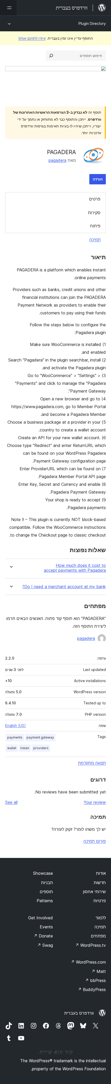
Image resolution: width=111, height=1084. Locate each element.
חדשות (100, 882)
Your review (95, 802)
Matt (98, 971)
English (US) (15, 725)
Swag (45, 945)
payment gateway (40, 737)
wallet (11, 748)
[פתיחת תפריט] (8, 8)
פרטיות (99, 900)
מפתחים (98, 935)
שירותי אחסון (94, 891)
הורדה (97, 179)
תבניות (47, 882)
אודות (101, 873)
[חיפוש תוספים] (51, 55)
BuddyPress (92, 989)
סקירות (94, 212)
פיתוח (95, 225)
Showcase (43, 873)
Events (46, 926)
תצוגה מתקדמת (92, 762)
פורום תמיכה (94, 841)
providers (41, 748)
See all (11, 802)
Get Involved (40, 917)
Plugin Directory (92, 23)
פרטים (94, 198)
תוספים (46, 891)
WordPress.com (88, 962)
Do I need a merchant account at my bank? (64, 586)
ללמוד (101, 917)
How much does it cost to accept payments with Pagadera (75, 568)
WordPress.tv (90, 945)
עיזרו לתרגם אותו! (32, 38)
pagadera (57, 160)
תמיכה (95, 239)
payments (14, 737)
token (24, 748)
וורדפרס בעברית (79, 1013)
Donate (43, 935)
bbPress (95, 980)
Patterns (45, 900)
